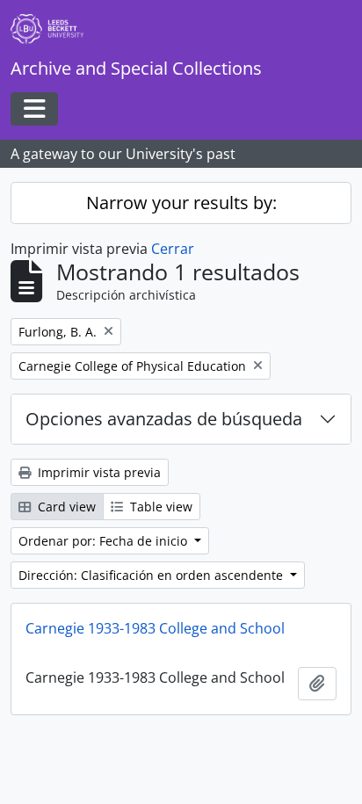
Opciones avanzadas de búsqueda (163, 419)
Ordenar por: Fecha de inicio (104, 540)
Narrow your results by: (181, 202)
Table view (159, 506)
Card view (65, 506)
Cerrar (172, 248)
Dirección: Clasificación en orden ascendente (152, 575)
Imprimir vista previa (97, 472)
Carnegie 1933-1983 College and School (155, 628)
